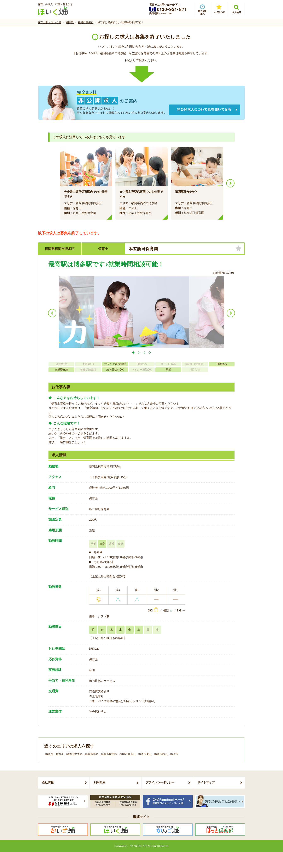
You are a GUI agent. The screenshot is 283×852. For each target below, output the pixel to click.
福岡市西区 (161, 754)
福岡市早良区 (128, 754)
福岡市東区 (145, 754)
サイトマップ (206, 782)
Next (230, 183)
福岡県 (49, 754)
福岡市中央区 (74, 754)
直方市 (60, 754)
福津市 (174, 754)
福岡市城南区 (109, 754)
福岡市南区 (91, 754)
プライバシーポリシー (160, 782)
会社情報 (48, 782)
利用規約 (99, 782)
